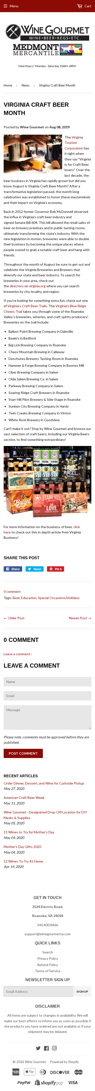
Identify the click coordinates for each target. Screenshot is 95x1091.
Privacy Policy (47, 958)
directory (17, 286)
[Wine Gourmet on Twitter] (38, 1049)
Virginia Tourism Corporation (74, 142)
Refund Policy (47, 965)
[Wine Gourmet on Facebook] (46, 1049)
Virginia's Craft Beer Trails (27, 306)
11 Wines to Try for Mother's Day (29, 832)
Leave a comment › (18, 654)
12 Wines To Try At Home (23, 861)
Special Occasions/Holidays (59, 598)
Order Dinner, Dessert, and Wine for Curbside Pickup (44, 783)
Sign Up (82, 991)
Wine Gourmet (35, 1062)
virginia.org (37, 286)
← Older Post (14, 618)
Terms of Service (47, 971)
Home (8, 85)
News (25, 85)
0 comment (12, 591)
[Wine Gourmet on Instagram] (54, 1049)
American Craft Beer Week (24, 797)
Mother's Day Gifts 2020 (22, 847)
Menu (14, 6)
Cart (87, 6)
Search (47, 952)
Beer (16, 598)
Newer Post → (80, 618)
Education (29, 598)
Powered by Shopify (64, 1062)
